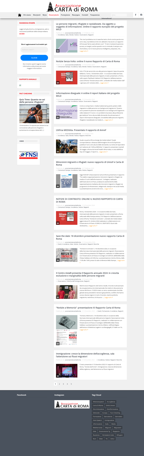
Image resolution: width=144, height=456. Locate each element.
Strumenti (36, 15)
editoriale (96, 413)
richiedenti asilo (108, 435)
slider (101, 439)
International (106, 18)
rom (94, 439)
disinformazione (112, 409)
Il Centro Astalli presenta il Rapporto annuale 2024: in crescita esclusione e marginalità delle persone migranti (87, 274)
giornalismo (108, 416)
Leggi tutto (83, 51)
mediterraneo (97, 428)
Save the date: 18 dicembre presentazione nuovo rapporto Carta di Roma (90, 237)
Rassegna (76, 15)
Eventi (60, 244)
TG (107, 439)
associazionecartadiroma (73, 33)
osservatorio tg (104, 431)
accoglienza (111, 402)
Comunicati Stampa (64, 67)
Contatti (85, 15)
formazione (97, 416)
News (45, 15)
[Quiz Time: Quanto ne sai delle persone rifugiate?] (34, 114)
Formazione (65, 15)
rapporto (116, 431)
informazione (97, 424)
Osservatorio (54, 15)
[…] (43, 130)
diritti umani (110, 405)
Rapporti (90, 35)
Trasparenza (95, 15)
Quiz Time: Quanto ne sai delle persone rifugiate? (32, 100)
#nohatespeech (98, 402)
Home (19, 15)
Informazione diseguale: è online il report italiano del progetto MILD (88, 94)
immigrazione (109, 420)
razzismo (96, 435)
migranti (108, 428)
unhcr (112, 439)
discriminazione (98, 409)
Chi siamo (27, 15)
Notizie (76, 35)
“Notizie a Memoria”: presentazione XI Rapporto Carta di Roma (88, 307)
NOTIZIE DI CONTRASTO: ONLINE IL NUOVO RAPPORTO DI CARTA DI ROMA (89, 200)
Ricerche (88, 135)
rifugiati (120, 435)
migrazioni (117, 428)
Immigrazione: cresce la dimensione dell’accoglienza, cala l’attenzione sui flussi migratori (85, 355)
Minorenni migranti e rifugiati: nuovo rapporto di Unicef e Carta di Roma (90, 163)
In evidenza (61, 35)
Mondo (71, 35)
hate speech (97, 420)
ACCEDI (22, 34)
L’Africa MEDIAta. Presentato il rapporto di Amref (81, 130)
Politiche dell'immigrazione (75, 281)
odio (94, 431)
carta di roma (98, 405)
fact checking (115, 413)
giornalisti (118, 416)
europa (104, 413)
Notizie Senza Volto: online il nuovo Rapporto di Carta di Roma (88, 61)
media (113, 424)
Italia (67, 35)
